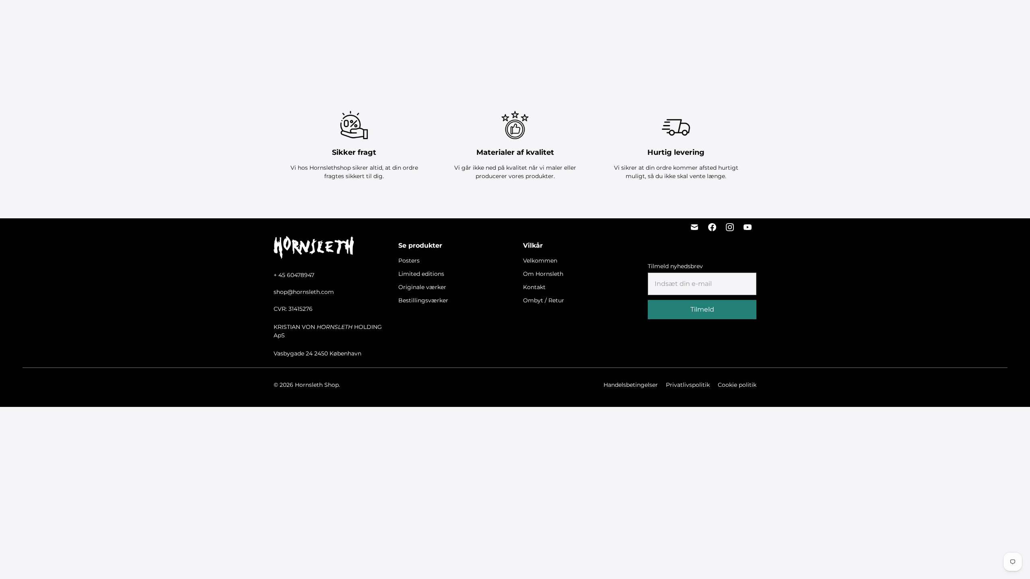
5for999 (380, 16)
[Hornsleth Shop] (52, 16)
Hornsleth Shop (317, 384)
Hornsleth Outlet (628, 16)
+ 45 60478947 (294, 275)
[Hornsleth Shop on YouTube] (747, 227)
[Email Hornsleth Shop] (694, 227)
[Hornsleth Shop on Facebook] (712, 227)
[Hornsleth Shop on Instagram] (730, 227)
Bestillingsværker (568, 16)
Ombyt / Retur (543, 300)
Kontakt (534, 287)
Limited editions (452, 16)
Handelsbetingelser (631, 384)
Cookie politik (737, 384)
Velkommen (540, 260)
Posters (411, 16)
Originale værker (508, 16)
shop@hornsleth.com (304, 292)
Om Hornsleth (543, 273)
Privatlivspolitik (688, 384)
